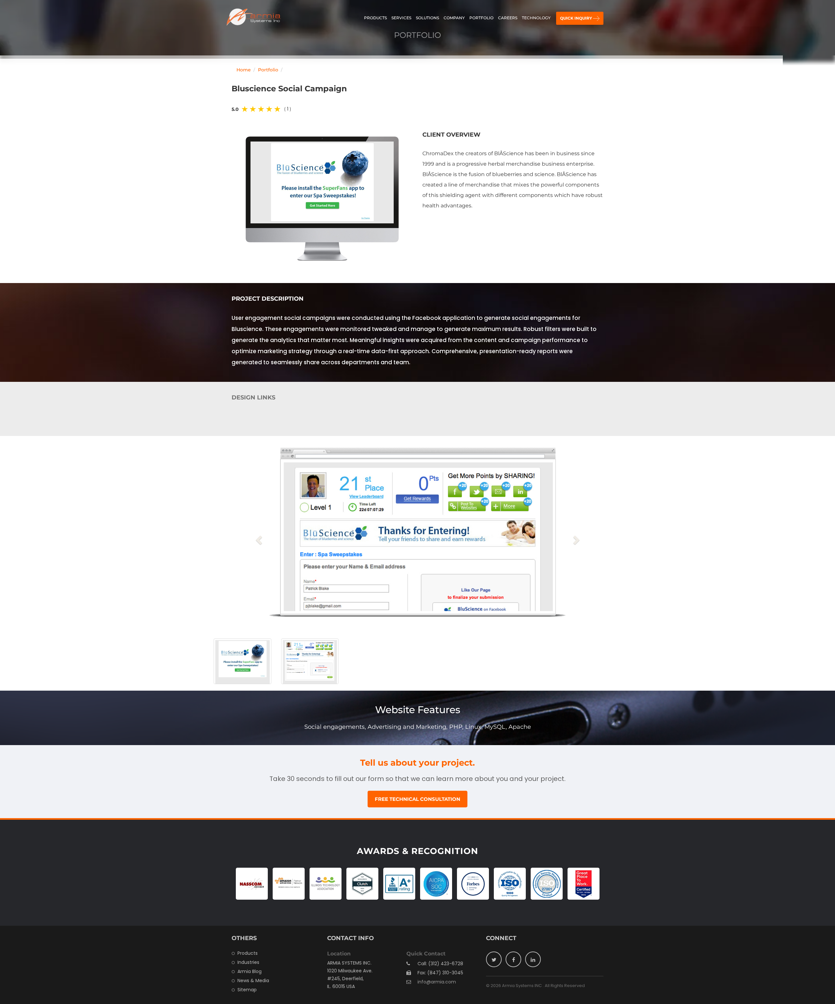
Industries (248, 962)
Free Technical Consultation (417, 799)
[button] (259, 539)
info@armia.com (437, 982)
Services (401, 17)
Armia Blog (249, 971)
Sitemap (247, 989)
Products (375, 17)
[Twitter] (494, 959)
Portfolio (481, 17)
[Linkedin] (533, 959)
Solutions (427, 17)
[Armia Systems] (254, 17)
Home (243, 70)
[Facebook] (513, 959)
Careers (507, 17)
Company (454, 17)
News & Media (253, 980)
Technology (536, 17)
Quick (576, 18)
